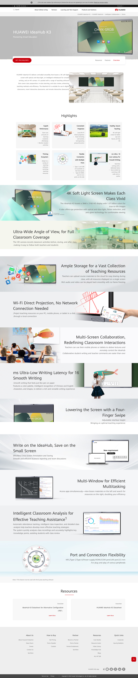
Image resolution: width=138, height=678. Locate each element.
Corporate (120, 640)
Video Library (97, 646)
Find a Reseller (51, 643)
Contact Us (30, 649)
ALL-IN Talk (97, 656)
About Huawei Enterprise (25, 640)
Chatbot (53, 646)
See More (30, 653)
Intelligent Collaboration (112, 14)
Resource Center (96, 643)
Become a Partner (73, 640)
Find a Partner (74, 643)
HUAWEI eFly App (93, 669)
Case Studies (97, 640)
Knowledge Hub (96, 649)
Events (31, 646)
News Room (29, 643)
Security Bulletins (118, 643)
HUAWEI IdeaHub (97, 14)
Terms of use (45, 676)
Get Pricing (52, 640)
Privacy (52, 676)
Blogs (99, 653)
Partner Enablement (72, 646)
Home (123, 14)
